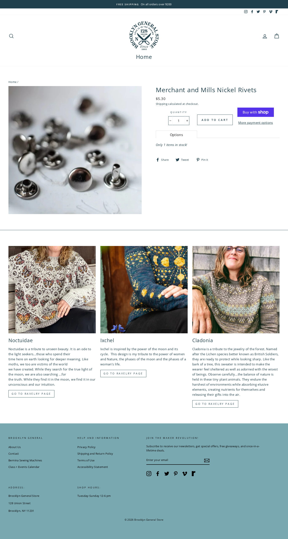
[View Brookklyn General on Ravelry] (277, 11)
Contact (13, 453)
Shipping (161, 104)
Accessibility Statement (92, 467)
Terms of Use (86, 460)
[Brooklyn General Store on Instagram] (148, 473)
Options (176, 134)
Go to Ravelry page (31, 394)
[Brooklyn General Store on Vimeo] (184, 473)
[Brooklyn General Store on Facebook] (157, 473)
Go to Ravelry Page (215, 404)
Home (144, 57)
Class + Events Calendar (24, 467)
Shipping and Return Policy (95, 453)
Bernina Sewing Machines (25, 460)
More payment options (255, 122)
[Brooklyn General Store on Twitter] (166, 473)
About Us (14, 447)
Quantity (178, 112)
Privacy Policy (86, 447)
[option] (144, 4)
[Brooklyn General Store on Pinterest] (175, 473)
